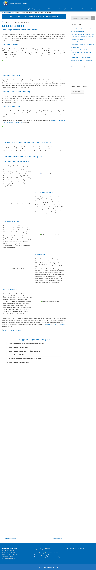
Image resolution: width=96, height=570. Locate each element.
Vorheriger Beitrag (9, 538)
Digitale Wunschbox (8, 550)
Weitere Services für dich (9, 558)
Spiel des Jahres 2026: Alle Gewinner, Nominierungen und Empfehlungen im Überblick (82, 52)
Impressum (54, 567)
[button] (3, 26)
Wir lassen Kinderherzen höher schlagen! (18, 3)
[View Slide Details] (34, 66)
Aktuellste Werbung (8, 556)
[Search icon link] (91, 9)
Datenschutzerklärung (44, 567)
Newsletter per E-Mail (8, 552)
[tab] (34, 343)
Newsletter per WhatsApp (9, 554)
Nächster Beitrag (58, 538)
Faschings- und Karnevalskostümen (55, 324)
